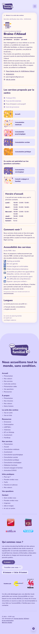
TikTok (16, 572)
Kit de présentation (8, 620)
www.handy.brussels (9, 293)
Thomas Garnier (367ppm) (21, 618)
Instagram (8, 572)
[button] (34, 6)
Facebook (24, 572)
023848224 (10, 74)
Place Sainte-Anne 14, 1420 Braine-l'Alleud (20, 71)
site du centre (10, 79)
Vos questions (7, 491)
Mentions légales (7, 622)
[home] (7, 6)
